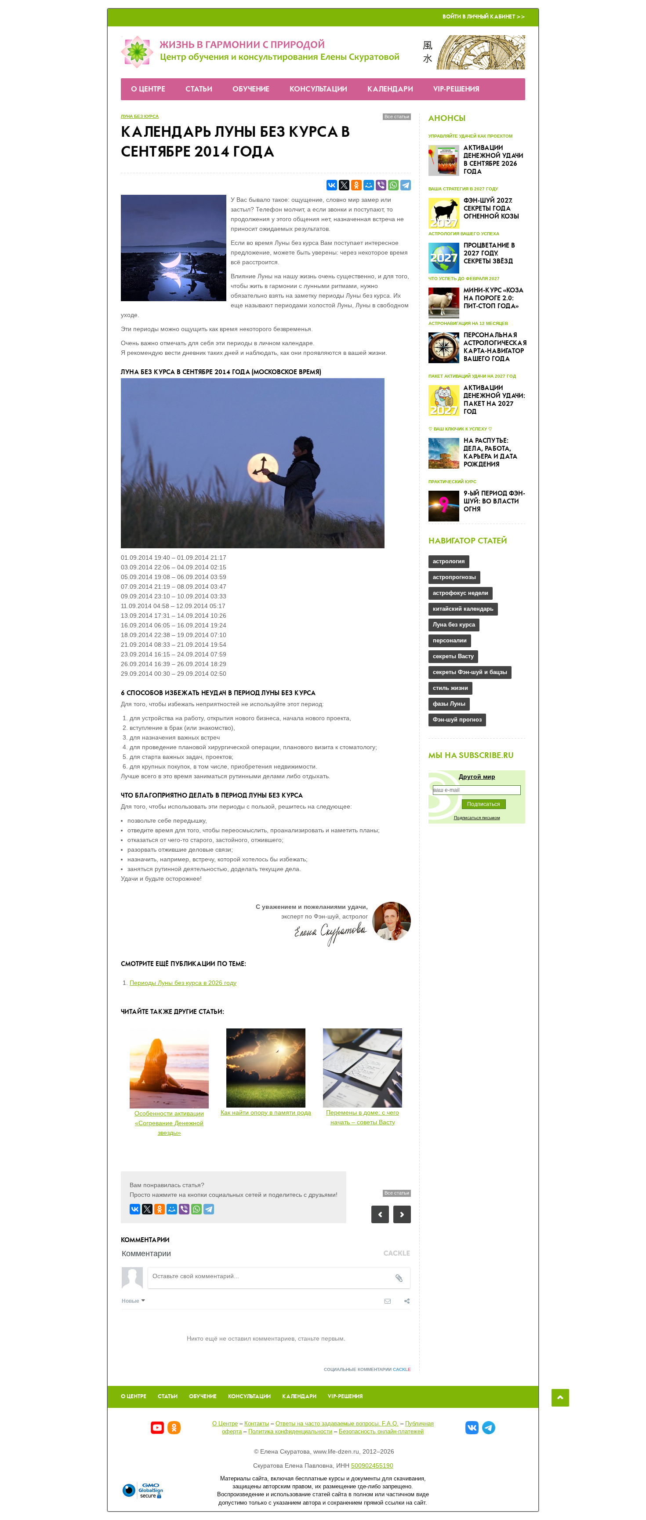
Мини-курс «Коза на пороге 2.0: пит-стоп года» (493, 299)
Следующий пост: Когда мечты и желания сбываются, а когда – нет (402, 1214)
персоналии (450, 640)
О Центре (148, 89)
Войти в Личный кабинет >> (484, 17)
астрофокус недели (460, 593)
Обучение (250, 89)
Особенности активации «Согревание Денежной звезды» (169, 1123)
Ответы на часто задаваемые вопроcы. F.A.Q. (337, 1423)
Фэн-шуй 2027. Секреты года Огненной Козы (491, 209)
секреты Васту (453, 656)
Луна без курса (140, 116)
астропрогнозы (454, 577)
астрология (449, 561)
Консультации (318, 89)
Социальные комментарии (367, 1369)
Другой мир (477, 776)
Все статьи (397, 116)
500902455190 (372, 1465)
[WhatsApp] (393, 185)
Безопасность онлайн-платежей (381, 1431)
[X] (344, 185)
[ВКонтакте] (332, 185)
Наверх (560, 1398)
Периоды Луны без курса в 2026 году (183, 982)
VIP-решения (456, 89)
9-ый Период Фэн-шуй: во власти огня (494, 502)
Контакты (256, 1423)
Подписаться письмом (477, 817)
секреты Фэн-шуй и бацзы (470, 672)
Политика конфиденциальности (290, 1431)
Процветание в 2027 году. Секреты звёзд (489, 254)
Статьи (198, 89)
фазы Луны (449, 703)
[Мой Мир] (368, 185)
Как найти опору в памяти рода (266, 1112)
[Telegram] (405, 185)
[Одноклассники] (356, 185)
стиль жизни (450, 688)
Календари (390, 89)
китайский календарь (463, 608)
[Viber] (381, 185)
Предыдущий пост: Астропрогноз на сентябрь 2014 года (380, 1214)
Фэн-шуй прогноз (457, 719)
